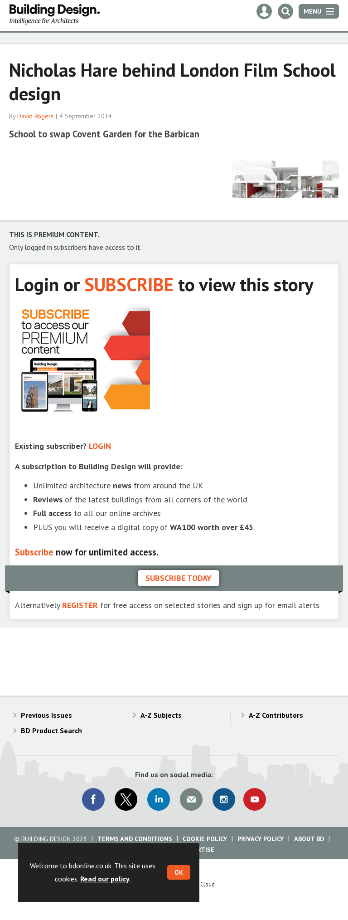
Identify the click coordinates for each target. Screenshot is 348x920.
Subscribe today (178, 578)
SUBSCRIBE (129, 284)
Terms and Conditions (134, 839)
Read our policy (105, 878)
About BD (309, 839)
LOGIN (100, 446)
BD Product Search (51, 730)
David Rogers (35, 116)
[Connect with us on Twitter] (126, 799)
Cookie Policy (205, 839)
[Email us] (191, 799)
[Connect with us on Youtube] (254, 799)
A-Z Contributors (276, 715)
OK (178, 872)
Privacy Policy (260, 839)
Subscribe (34, 552)
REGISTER (80, 605)
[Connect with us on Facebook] (93, 799)
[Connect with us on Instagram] (224, 799)
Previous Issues (46, 715)
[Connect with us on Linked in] (158, 799)
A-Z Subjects (161, 715)
